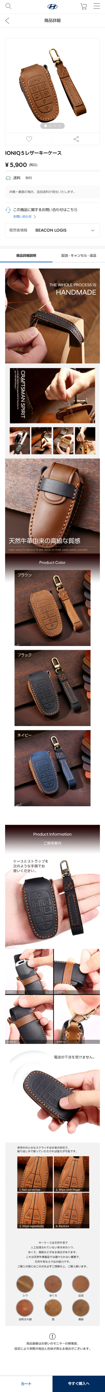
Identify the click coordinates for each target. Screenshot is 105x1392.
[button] (45, 126)
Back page (7, 21)
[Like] (28, 139)
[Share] (76, 139)
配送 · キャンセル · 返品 (78, 256)
